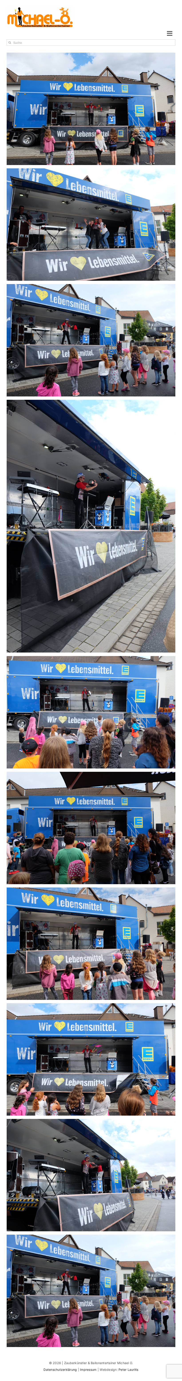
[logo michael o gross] (40, 8)
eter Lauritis (129, 1369)
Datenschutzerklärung (61, 1369)
